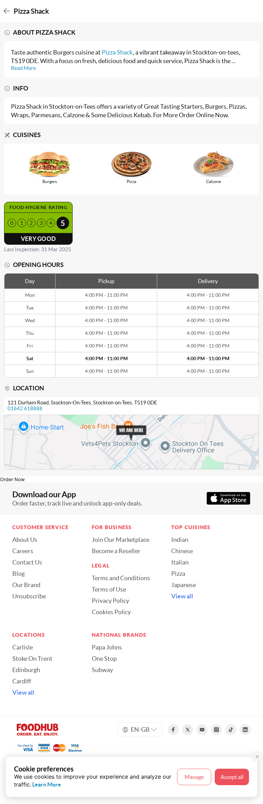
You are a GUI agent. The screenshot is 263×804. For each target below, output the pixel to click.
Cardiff (21, 681)
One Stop (104, 658)
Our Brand (26, 585)
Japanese (183, 585)
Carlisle (22, 647)
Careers (22, 551)
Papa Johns (107, 647)
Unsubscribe (29, 596)
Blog (18, 573)
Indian (179, 539)
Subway (102, 670)
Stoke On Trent (32, 658)
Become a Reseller (116, 551)
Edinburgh (26, 670)
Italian (180, 562)
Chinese (182, 551)
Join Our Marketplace (120, 539)
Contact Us (27, 562)
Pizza (178, 573)
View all (182, 596)
